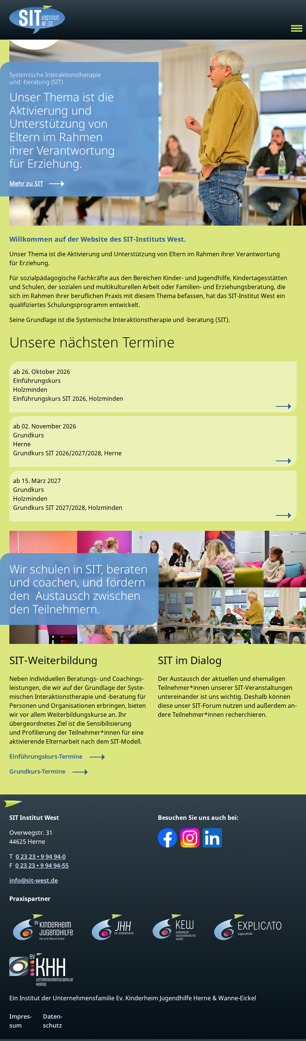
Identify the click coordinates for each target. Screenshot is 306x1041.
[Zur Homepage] (37, 19)
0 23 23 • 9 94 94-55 (42, 865)
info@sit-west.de (33, 880)
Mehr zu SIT (26, 183)
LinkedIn (212, 838)
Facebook (167, 838)
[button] (296, 26)
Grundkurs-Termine (37, 771)
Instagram (190, 838)
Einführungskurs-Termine (45, 756)
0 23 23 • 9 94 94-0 (41, 856)
